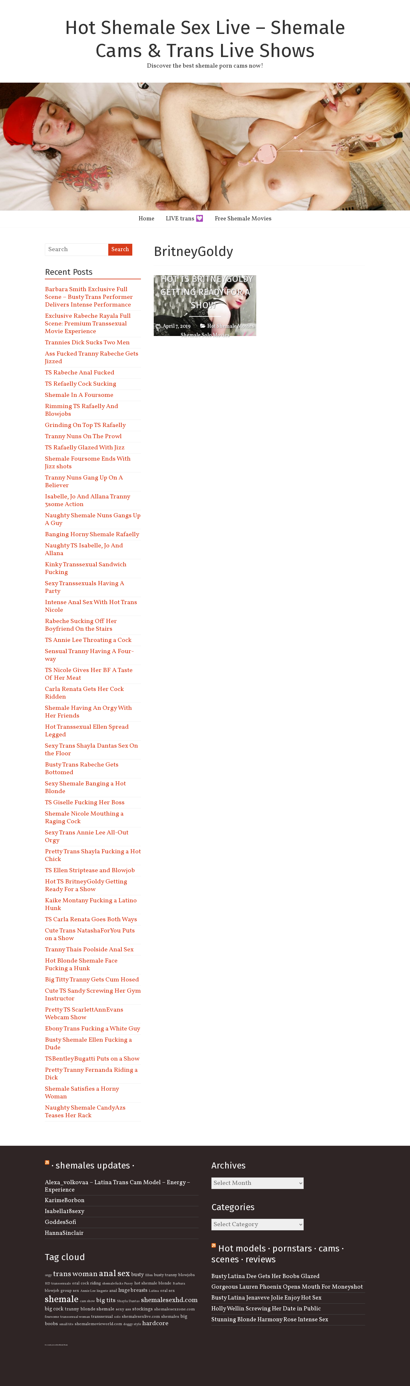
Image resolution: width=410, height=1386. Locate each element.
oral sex (167, 1291)
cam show (87, 1301)
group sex (70, 1291)
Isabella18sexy (64, 1211)
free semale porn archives (52, 1345)
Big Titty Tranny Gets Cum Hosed (92, 979)
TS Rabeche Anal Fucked (79, 372)
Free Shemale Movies (243, 219)
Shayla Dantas (128, 1301)
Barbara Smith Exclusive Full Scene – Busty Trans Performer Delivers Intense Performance (89, 297)
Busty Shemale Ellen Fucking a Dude (88, 1044)
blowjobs (186, 1275)
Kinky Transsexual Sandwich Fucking (86, 568)
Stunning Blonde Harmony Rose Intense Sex (269, 1320)
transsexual (102, 1317)
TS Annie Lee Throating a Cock (88, 640)
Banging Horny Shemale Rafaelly (92, 534)
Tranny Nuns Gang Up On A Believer (84, 481)
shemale (61, 1299)
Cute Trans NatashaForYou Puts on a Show (90, 934)
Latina (154, 1291)
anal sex (114, 1274)
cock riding (91, 1283)
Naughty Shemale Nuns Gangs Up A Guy (93, 519)
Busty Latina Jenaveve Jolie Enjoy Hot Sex (266, 1298)
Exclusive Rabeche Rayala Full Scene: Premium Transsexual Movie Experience (88, 324)
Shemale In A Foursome (79, 395)
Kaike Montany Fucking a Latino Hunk (91, 904)
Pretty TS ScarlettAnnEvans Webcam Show (84, 1013)
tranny (72, 1309)
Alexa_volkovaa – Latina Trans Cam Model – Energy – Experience (117, 1186)
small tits (66, 1324)
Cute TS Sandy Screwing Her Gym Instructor (93, 995)
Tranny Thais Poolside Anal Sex (89, 949)
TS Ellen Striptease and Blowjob (90, 870)
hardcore (155, 1323)
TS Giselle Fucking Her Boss (85, 802)
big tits (106, 1300)
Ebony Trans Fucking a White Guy (92, 1028)
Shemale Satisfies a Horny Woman (82, 1093)
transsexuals (61, 1283)
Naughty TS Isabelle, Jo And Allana (84, 549)
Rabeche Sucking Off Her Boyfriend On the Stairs (81, 625)
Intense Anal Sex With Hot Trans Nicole (91, 606)
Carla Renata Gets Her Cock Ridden (84, 693)
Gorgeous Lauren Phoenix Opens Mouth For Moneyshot (287, 1287)
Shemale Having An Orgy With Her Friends (88, 712)
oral (75, 1283)
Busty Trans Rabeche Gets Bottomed (82, 768)
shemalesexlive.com (141, 1317)
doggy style (132, 1324)
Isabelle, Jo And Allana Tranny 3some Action (87, 500)
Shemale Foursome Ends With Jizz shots (88, 463)
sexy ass (123, 1309)
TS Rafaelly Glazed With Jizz (85, 447)
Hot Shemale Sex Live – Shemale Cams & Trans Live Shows (205, 39)
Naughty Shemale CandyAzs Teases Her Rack (85, 1111)
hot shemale (145, 1283)
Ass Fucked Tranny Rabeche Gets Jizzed (91, 357)
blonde (165, 1283)
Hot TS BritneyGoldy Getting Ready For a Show (206, 292)
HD (47, 1283)
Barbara (179, 1283)
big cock (54, 1309)
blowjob (52, 1291)
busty (137, 1274)
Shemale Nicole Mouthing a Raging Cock (84, 817)
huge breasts (132, 1290)
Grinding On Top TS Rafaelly (85, 425)
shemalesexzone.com (174, 1309)
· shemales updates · (93, 1165)
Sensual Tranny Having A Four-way (89, 655)
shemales (170, 1317)
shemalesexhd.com (169, 1300)
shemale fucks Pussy (117, 1283)
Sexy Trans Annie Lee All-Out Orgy (86, 836)
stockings (142, 1309)
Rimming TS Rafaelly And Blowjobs (81, 410)
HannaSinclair (64, 1233)
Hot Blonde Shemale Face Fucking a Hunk (81, 964)
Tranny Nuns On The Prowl (83, 436)
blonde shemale (97, 1309)
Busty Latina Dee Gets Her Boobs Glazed (265, 1276)
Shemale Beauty (63, 1345)
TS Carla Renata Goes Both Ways (91, 919)
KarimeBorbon (65, 1200)
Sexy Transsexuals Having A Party (84, 587)
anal (113, 1291)
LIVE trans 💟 (184, 219)
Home (146, 219)
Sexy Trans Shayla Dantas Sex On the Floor (91, 750)
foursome (52, 1317)
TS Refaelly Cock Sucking (80, 384)
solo (117, 1317)
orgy (48, 1275)
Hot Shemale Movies (230, 326)
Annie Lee (87, 1291)
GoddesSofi (60, 1222)
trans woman (75, 1274)
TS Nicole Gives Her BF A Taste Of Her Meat (89, 674)
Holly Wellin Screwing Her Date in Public (266, 1309)
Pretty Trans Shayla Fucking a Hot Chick (93, 855)
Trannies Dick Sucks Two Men (87, 342)
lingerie (102, 1291)
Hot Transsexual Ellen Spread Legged (87, 731)
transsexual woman (75, 1317)
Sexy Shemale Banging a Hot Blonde (85, 787)
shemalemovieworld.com (98, 1324)
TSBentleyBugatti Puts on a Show (92, 1058)
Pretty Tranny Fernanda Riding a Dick (91, 1074)
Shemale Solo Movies (205, 335)
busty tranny (165, 1275)
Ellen (149, 1275)
